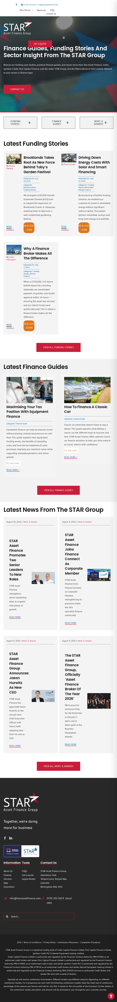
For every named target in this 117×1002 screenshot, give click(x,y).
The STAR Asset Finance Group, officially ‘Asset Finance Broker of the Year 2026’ (73, 677)
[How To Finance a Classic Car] (87, 378)
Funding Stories (30, 190)
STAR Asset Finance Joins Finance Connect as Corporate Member (74, 554)
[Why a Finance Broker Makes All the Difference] (14, 246)
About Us (8, 871)
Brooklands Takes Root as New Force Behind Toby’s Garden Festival (39, 164)
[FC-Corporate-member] (21, 846)
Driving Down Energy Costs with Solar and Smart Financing (94, 164)
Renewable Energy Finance (86, 188)
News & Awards (30, 522)
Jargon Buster (28, 878)
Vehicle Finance (30, 275)
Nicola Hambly (10, 167)
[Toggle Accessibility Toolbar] (111, 996)
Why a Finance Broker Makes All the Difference (38, 253)
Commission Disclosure (68, 942)
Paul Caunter (69, 164)
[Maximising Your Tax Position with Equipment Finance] (29, 378)
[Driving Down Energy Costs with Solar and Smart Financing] (68, 155)
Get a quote (28, 875)
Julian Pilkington (11, 258)
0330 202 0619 (30, 5)
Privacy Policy (49, 942)
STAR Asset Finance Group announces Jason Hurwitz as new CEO (19, 673)
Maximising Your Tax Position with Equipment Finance (27, 412)
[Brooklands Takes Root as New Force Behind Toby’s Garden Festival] (14, 155)
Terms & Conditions (32, 942)
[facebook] (16, 4)
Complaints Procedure (90, 942)
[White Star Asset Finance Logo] (18, 20)
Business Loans (29, 187)
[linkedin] (22, 4)
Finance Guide (21, 423)
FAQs (24, 871)
